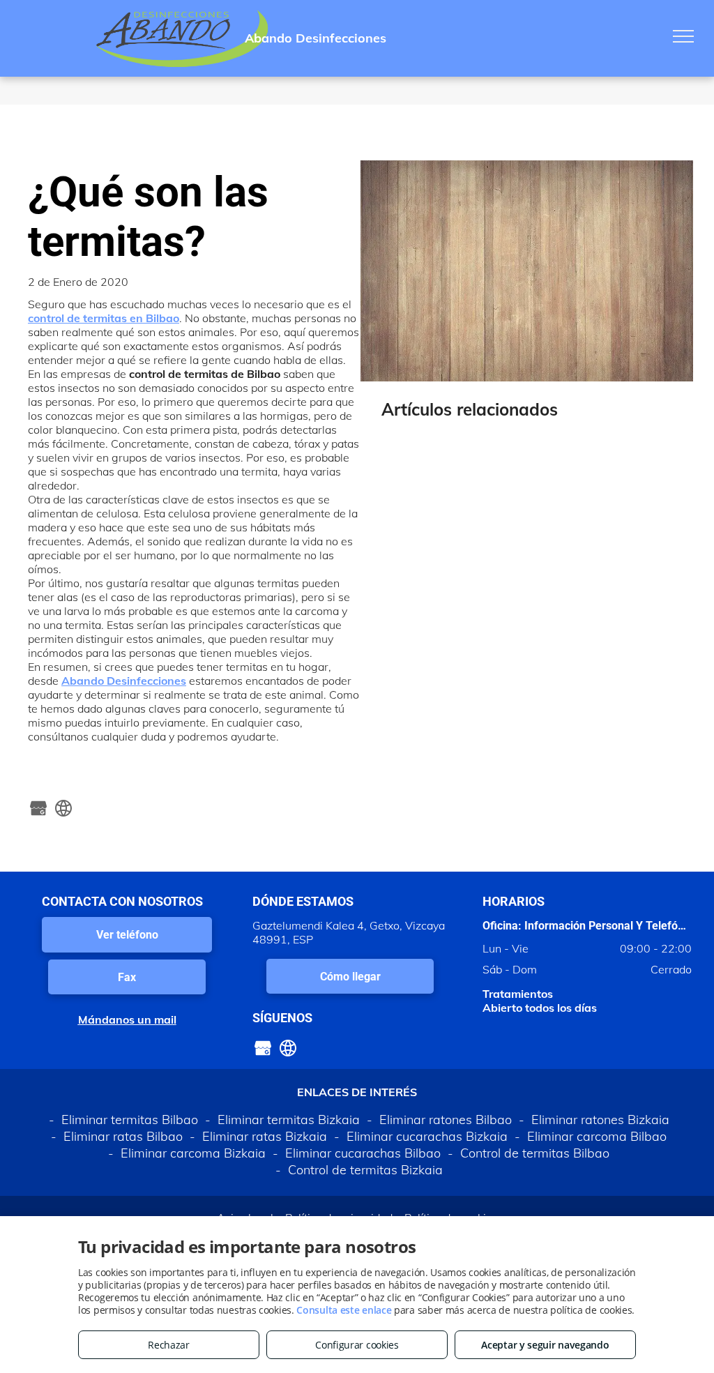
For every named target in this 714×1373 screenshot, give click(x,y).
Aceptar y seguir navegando (545, 1344)
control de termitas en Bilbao (103, 318)
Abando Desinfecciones (123, 681)
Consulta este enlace (343, 1310)
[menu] (683, 36)
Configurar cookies (357, 1344)
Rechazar (169, 1344)
